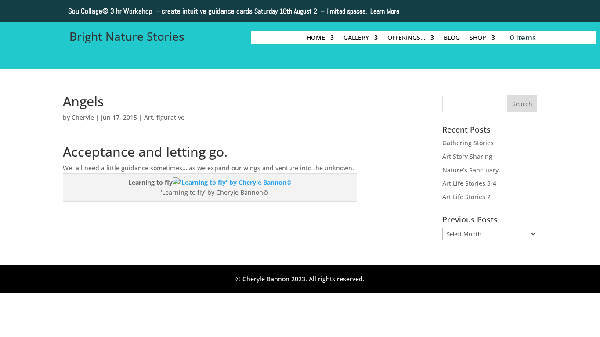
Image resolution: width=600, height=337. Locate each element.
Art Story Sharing (467, 156)
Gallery (356, 38)
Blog (452, 38)
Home (316, 38)
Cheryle (83, 117)
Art (148, 117)
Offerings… (406, 38)
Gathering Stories (468, 143)
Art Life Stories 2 (466, 197)
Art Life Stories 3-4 (469, 183)
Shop (478, 38)
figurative (170, 117)
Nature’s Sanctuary (470, 170)
